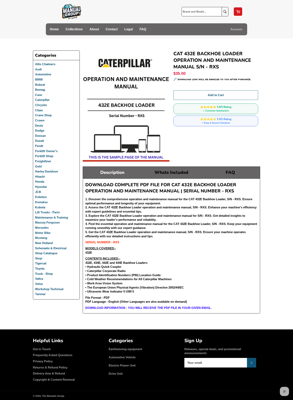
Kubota (40, 207)
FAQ (143, 29)
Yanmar (40, 294)
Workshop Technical (49, 289)
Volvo (39, 284)
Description (112, 172)
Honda (39, 181)
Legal (128, 29)
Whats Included (171, 172)
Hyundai (41, 186)
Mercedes (42, 227)
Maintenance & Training (51, 217)
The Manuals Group (53, 396)
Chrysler (41, 105)
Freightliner (43, 161)
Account (236, 29)
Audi (38, 69)
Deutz (39, 125)
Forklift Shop (44, 156)
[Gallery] (126, 106)
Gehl (38, 166)
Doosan (40, 135)
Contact (112, 29)
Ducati (39, 140)
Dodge (39, 130)
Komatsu (41, 202)
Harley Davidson (46, 171)
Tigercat (40, 263)
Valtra (39, 278)
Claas (39, 110)
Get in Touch (42, 349)
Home (54, 29)
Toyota (39, 268)
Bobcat (40, 84)
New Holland (44, 243)
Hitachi (40, 176)
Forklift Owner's (46, 151)
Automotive (43, 74)
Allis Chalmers (45, 64)
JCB (38, 192)
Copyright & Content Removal (54, 379)
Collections (74, 29)
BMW (39, 79)
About (94, 29)
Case (38, 95)
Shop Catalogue (46, 253)
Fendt (39, 146)
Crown (39, 120)
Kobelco (41, 197)
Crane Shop (43, 115)
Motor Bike (42, 232)
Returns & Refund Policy (50, 367)
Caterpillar (42, 99)
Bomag (40, 89)
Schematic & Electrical (50, 248)
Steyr (38, 258)
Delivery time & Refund (49, 373)
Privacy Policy (43, 361)
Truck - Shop (44, 273)
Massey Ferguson (47, 222)
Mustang (41, 237)
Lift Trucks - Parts (47, 212)
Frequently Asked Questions (52, 355)
